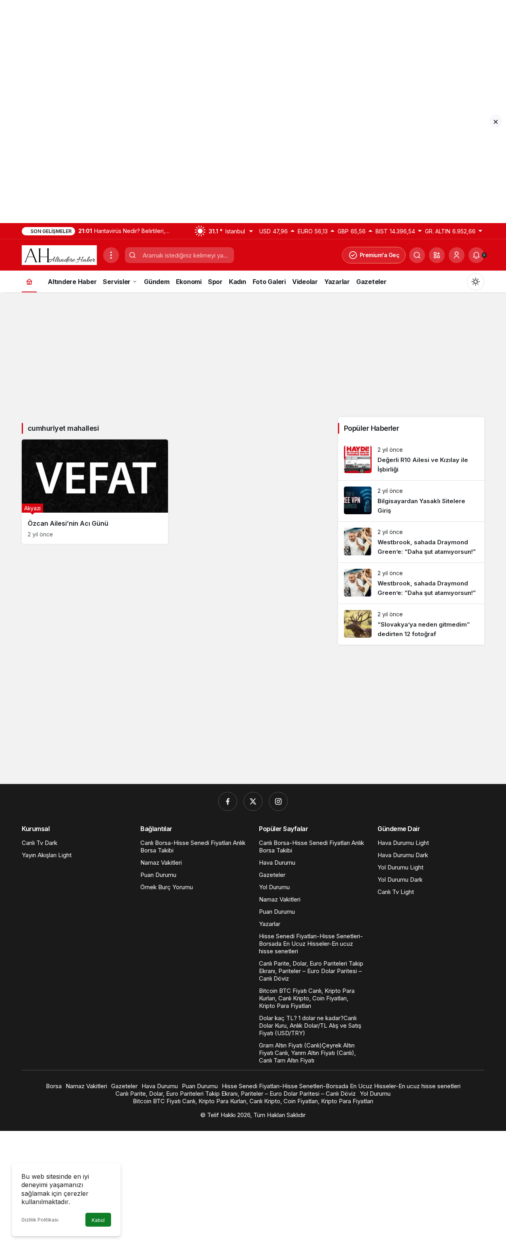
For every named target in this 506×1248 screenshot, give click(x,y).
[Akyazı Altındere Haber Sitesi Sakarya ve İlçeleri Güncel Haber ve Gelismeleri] (59, 254)
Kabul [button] (98, 1220)
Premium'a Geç (380, 255)
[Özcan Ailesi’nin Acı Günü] (95, 491)
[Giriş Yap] (456, 255)
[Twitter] (253, 801)
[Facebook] (227, 801)
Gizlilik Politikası (40, 1220)
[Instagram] (278, 801)
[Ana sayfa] (29, 281)
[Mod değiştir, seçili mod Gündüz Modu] (475, 281)
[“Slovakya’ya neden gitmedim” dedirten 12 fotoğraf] (411, 624)
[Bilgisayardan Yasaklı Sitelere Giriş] (411, 501)
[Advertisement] (237, 55)
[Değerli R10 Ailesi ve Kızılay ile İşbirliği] (411, 459)
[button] (437, 255)
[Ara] (417, 255)
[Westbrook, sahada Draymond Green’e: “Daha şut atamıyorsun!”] (411, 542)
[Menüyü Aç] (111, 255)
